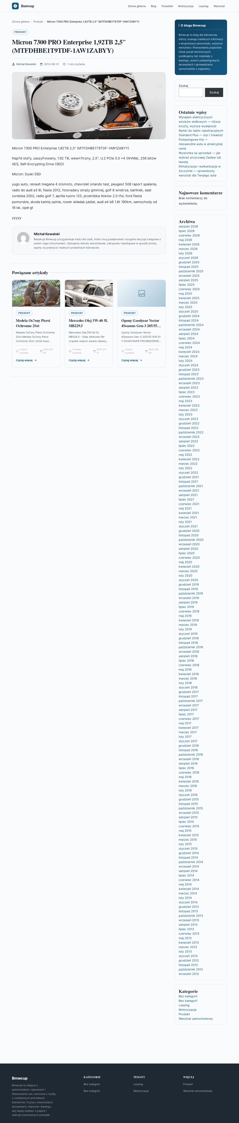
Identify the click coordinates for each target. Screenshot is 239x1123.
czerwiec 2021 (189, 504)
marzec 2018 (188, 678)
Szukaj (183, 85)
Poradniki (167, 6)
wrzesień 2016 (189, 759)
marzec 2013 (188, 947)
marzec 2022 (188, 463)
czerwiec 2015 (189, 826)
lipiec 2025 (187, 284)
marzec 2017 (188, 732)
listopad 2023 (188, 374)
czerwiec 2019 (189, 611)
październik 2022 (191, 432)
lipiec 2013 (186, 929)
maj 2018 (185, 669)
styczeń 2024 (188, 365)
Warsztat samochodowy (196, 1018)
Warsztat (219, 6)
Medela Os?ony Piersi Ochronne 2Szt (33, 323)
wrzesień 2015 (189, 813)
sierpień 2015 (188, 817)
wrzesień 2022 (189, 437)
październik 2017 (191, 701)
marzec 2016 (188, 786)
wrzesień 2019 (189, 598)
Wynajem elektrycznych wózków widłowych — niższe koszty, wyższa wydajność (200, 121)
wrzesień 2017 (189, 705)
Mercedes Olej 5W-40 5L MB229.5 (88, 323)
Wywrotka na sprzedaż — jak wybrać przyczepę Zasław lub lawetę (200, 157)
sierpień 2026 (188, 226)
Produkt (20, 32)
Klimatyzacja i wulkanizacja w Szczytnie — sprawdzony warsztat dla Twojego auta (200, 170)
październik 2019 (191, 593)
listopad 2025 (188, 267)
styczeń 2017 (188, 741)
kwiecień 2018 (189, 674)
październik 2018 (191, 647)
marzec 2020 (188, 571)
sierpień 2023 (188, 387)
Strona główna (137, 6)
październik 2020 (191, 540)
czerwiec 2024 (189, 343)
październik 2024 (191, 325)
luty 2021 (185, 522)
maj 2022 (185, 455)
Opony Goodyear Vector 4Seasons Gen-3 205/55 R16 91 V (140, 325)
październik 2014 (191, 862)
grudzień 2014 (189, 853)
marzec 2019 (188, 625)
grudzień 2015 (189, 799)
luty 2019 (185, 629)
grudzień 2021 (189, 477)
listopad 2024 (188, 320)
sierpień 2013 (188, 924)
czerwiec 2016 (189, 772)
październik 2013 (191, 915)
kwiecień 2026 (189, 244)
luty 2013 (185, 951)
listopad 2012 (188, 965)
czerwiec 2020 (189, 557)
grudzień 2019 (189, 584)
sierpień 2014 (188, 871)
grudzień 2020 (189, 531)
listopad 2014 (188, 857)
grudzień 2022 (189, 423)
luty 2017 (185, 736)
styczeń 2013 (188, 956)
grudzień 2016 (189, 745)
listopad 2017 (188, 696)
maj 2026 (185, 240)
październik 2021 (191, 486)
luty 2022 (185, 468)
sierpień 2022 (188, 441)
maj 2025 (185, 293)
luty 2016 (185, 790)
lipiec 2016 (186, 768)
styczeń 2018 (188, 687)
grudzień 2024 (189, 316)
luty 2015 (185, 844)
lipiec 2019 (186, 607)
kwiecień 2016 (189, 781)
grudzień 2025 (189, 262)
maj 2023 (185, 401)
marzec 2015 (188, 839)
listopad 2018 (188, 642)
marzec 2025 (188, 302)
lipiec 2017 (186, 714)
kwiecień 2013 (189, 942)
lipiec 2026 (187, 231)
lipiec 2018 (186, 660)
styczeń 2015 (188, 848)
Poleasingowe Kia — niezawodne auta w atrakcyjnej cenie (201, 144)
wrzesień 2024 (189, 329)
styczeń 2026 (188, 258)
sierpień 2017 (188, 710)
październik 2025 (191, 271)
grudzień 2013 (189, 907)
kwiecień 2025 (189, 298)
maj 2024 (185, 347)
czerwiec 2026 (189, 235)
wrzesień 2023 (189, 383)
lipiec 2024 (187, 338)
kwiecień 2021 (189, 513)
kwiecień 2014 (189, 889)
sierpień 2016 (188, 763)
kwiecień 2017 (189, 728)
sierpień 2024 (188, 334)
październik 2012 (191, 969)
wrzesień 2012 (189, 974)
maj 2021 (185, 508)
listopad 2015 (188, 804)
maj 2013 (185, 938)
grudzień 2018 (189, 638)
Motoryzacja (185, 6)
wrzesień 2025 (189, 275)
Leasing (203, 6)
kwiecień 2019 (189, 620)
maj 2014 (185, 884)
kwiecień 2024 (189, 352)
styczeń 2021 (188, 526)
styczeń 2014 (188, 902)
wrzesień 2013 (189, 920)
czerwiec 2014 (189, 880)
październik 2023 (191, 378)
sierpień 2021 (188, 495)
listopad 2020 (188, 535)
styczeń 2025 (188, 311)
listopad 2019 (188, 589)
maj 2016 (185, 777)
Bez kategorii (188, 996)
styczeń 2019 (188, 634)
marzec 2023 (188, 410)
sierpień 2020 (188, 548)
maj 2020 (185, 562)
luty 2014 (185, 898)
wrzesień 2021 (189, 490)
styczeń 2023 (188, 419)
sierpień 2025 (188, 280)
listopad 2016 (188, 750)
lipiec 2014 (186, 875)
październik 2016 (191, 754)
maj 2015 (185, 830)
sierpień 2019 (188, 602)
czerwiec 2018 (189, 665)
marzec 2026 (188, 249)
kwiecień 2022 (189, 459)
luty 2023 (185, 414)
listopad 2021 (188, 481)
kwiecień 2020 (189, 566)
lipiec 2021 (186, 499)
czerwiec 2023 (189, 396)
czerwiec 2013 (189, 933)
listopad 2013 (188, 911)
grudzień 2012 (189, 960)
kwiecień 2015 (189, 835)
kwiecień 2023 (189, 405)
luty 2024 (185, 361)
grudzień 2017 (189, 692)
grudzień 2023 (189, 369)
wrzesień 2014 (189, 866)
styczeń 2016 (188, 795)
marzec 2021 (188, 517)
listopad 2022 (188, 428)
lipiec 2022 (187, 446)
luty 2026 (185, 253)
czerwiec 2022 (189, 450)
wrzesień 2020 (189, 544)
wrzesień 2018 (189, 651)
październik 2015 (191, 808)
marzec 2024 (188, 356)
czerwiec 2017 (189, 719)
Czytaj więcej (24, 360)
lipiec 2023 (187, 392)
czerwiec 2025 (189, 289)
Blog (153, 6)
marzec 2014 (188, 893)
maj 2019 (185, 616)
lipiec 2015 (186, 822)
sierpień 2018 (188, 656)
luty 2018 (185, 683)
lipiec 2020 (187, 553)
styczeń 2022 (188, 472)
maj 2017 (185, 723)
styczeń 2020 (188, 580)
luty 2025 (185, 307)
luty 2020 (185, 575)
